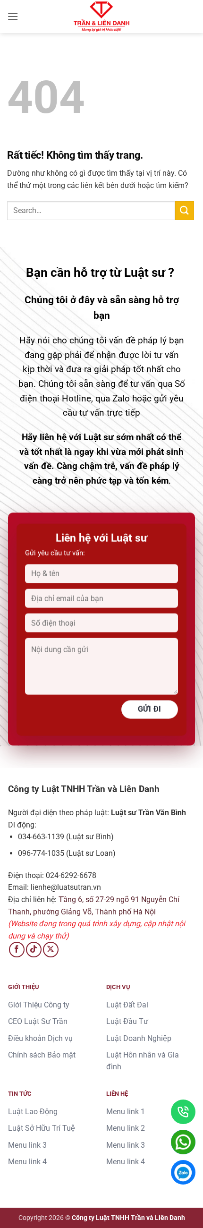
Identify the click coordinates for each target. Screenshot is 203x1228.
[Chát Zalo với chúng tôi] (183, 1172)
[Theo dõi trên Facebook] (17, 949)
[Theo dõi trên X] (51, 949)
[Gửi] (184, 210)
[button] (12, 16)
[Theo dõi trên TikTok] (34, 949)
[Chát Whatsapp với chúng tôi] (183, 1142)
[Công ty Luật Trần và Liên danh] (101, 16)
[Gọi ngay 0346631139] (183, 1112)
